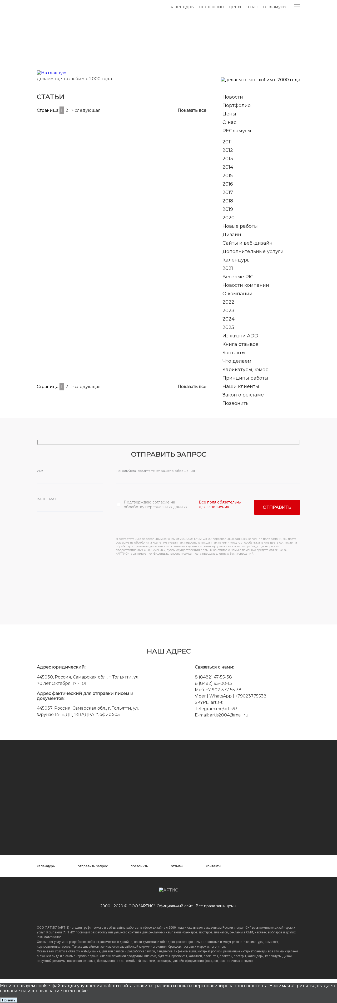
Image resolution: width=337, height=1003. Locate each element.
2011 (227, 142)
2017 (227, 192)
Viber (200, 696)
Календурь (182, 6)
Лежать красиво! (182, 189)
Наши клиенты (240, 386)
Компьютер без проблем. (186, 370)
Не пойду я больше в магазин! (140, 367)
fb (255, 866)
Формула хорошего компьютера (98, 246)
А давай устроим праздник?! (141, 306)
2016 (227, 184)
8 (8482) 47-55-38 (213, 677)
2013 (227, 159)
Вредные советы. (51, 370)
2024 (228, 319)
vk (244, 866)
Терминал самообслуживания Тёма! (100, 367)
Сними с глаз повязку (142, 249)
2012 (227, 150)
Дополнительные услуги (253, 251)
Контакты (233, 353)
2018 (227, 201)
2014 (227, 167)
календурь (46, 866)
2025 (228, 327)
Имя (40, 471)
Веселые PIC (238, 277)
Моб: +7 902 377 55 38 (218, 689)
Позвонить (235, 403)
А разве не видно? (96, 309)
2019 (227, 209)
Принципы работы (245, 378)
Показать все (192, 110)
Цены (235, 6)
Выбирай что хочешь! (99, 189)
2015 (227, 175)
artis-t (217, 702)
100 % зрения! (144, 191)
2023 (228, 310)
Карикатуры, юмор (245, 369)
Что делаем (236, 361)
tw (277, 866)
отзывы (177, 866)
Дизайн (231, 235)
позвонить (139, 866)
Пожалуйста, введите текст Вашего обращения (155, 471)
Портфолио (211, 6)
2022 (228, 302)
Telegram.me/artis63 (216, 708)
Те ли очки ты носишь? (56, 189)
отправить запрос (93, 866)
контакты (213, 866)
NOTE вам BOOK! (183, 309)
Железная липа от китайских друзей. (52, 304)
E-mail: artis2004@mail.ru (222, 715)
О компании (237, 294)
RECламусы (274, 6)
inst (266, 866)
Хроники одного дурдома (51, 246)
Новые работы (240, 226)
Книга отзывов (240, 344)
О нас (252, 6)
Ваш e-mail (47, 499)
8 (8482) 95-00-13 (213, 683)
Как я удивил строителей (187, 249)
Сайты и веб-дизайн (247, 243)
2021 (227, 268)
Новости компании (245, 285)
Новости (232, 97)
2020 (228, 218)
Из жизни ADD (240, 336)
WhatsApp (221, 696)
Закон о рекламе (243, 395)
